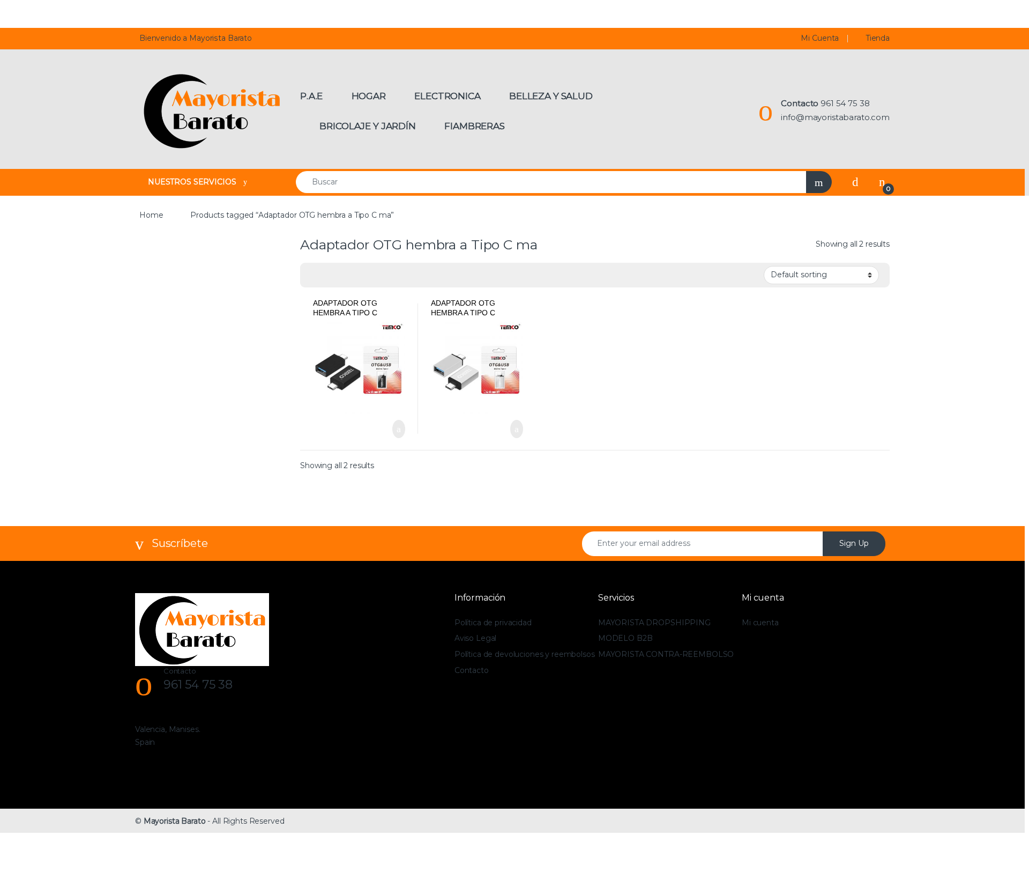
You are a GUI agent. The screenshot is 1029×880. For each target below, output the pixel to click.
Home (151, 215)
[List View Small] (361, 275)
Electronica (447, 96)
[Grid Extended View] (330, 275)
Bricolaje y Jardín (367, 126)
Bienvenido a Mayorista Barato (195, 38)
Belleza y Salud (551, 96)
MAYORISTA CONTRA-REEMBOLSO (666, 654)
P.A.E (311, 96)
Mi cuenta (760, 622)
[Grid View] (314, 275)
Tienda (878, 38)
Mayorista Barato (175, 821)
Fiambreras (474, 126)
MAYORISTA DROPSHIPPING (654, 622)
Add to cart (397, 429)
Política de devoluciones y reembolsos (524, 654)
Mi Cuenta (820, 38)
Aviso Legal (475, 638)
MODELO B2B (625, 638)
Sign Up (854, 543)
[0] (882, 182)
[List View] (345, 275)
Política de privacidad (493, 622)
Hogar (369, 96)
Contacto (471, 670)
